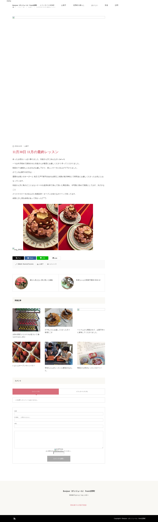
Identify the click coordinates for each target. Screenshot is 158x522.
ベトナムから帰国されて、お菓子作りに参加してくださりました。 (91, 331)
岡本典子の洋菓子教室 (78, 505)
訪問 (116, 5)
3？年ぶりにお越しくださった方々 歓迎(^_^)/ (58, 331)
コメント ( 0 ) (36, 391)
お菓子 (63, 5)
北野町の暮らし (78, 5)
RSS (14, 518)
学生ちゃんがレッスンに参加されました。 (58, 369)
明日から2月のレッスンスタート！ (89, 368)
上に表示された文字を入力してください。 (59, 451)
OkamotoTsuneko (28, 264)
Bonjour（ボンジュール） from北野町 (24, 5)
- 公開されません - (22, 417)
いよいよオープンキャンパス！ (23, 365)
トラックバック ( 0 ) (82, 391)
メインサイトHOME (47, 5)
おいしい (94, 5)
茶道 (106, 5)
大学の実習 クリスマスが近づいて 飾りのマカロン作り (25, 335)
